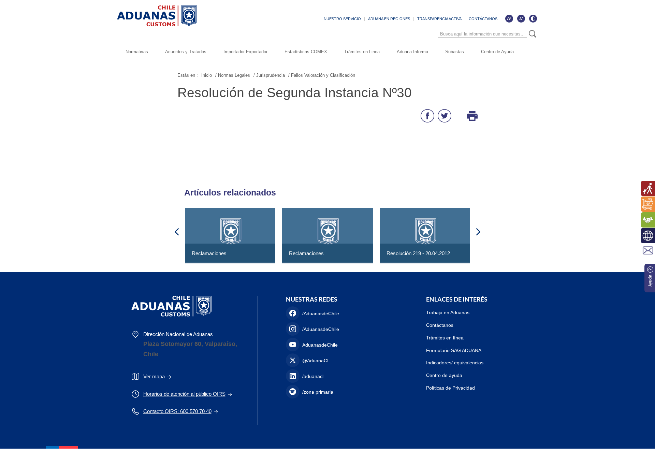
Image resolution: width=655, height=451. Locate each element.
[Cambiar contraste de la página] (533, 18)
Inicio (206, 75)
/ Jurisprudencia (269, 75)
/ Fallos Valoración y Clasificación (321, 75)
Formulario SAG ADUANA (453, 350)
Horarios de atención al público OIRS (184, 394)
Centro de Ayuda (497, 51)
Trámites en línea (445, 337)
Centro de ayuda (444, 375)
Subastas (454, 51)
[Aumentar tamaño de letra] (509, 18)
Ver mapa (154, 376)
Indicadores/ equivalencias (454, 362)
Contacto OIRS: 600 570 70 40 (177, 411)
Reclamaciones (209, 253)
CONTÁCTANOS (483, 19)
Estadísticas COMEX (306, 51)
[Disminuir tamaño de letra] (521, 18)
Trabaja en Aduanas (447, 312)
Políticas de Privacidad (450, 388)
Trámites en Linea (362, 51)
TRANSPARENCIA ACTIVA (439, 19)
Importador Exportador (245, 51)
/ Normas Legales (232, 75)
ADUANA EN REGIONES (389, 19)
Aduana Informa (412, 51)
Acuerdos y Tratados (185, 51)
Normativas (137, 51)
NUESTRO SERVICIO (342, 19)
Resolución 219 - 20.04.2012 (418, 253)
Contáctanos (439, 325)
